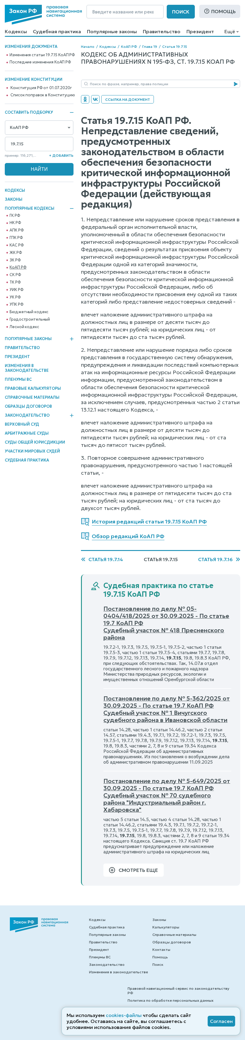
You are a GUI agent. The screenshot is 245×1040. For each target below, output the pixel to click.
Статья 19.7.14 (105, 559)
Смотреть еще (138, 870)
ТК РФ (15, 282)
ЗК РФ (15, 260)
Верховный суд (22, 424)
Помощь (223, 11)
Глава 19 (149, 46)
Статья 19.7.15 (174, 46)
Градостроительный (30, 319)
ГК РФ (15, 215)
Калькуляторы (165, 927)
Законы (13, 199)
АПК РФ (17, 230)
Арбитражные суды (27, 433)
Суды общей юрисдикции (35, 442)
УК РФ (15, 297)
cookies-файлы (124, 1015)
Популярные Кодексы (29, 208)
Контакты (161, 949)
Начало (87, 46)
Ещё (229, 31)
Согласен (221, 1021)
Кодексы (16, 31)
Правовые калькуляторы (33, 388)
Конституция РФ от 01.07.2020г (40, 88)
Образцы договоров (28, 406)
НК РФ (15, 222)
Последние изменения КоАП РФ (40, 62)
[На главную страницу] (43, 15)
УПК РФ (16, 304)
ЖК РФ (16, 252)
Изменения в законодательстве (27, 368)
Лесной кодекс (24, 327)
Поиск (180, 12)
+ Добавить (61, 155)
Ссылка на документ (127, 99)
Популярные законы (112, 31)
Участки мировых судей (32, 451)
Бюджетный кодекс (29, 312)
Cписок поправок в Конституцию (42, 95)
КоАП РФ (18, 267)
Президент (200, 31)
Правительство (161, 31)
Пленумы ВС (18, 379)
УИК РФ (16, 289)
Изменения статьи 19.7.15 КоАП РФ (42, 55)
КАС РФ (17, 245)
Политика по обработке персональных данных (170, 1000)
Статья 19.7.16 (215, 559)
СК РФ (15, 274)
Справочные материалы (32, 397)
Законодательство (27, 415)
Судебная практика (57, 31)
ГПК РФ (16, 237)
